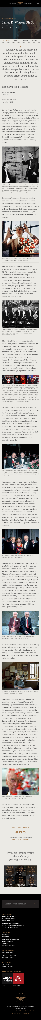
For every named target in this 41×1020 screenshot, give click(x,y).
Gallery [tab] (34, 40)
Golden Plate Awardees (11, 927)
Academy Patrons (8, 918)
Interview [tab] (25, 40)
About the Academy (9, 916)
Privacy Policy (16, 1013)
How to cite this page (20, 839)
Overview (5, 964)
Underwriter (7, 1011)
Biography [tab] (6, 40)
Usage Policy (25, 1013)
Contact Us (16, 1011)
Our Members (7, 932)
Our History (7, 914)
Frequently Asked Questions (28, 1011)
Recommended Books (9, 957)
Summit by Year (7, 966)
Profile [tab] (16, 40)
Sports (5, 943)
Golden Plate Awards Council (13, 925)
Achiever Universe (8, 946)
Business (5, 937)
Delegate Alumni (8, 921)
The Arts (5, 934)
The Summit (6, 962)
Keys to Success (8, 950)
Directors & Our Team (10, 923)
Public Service (7, 941)
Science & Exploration (10, 939)
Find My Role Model (9, 955)
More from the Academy (11, 971)
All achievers (10, 18)
